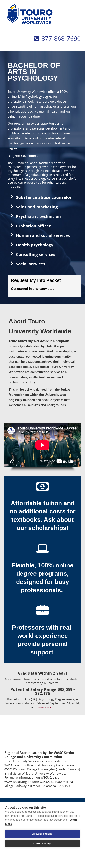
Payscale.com (46, 707)
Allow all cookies (42, 833)
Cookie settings (42, 843)
